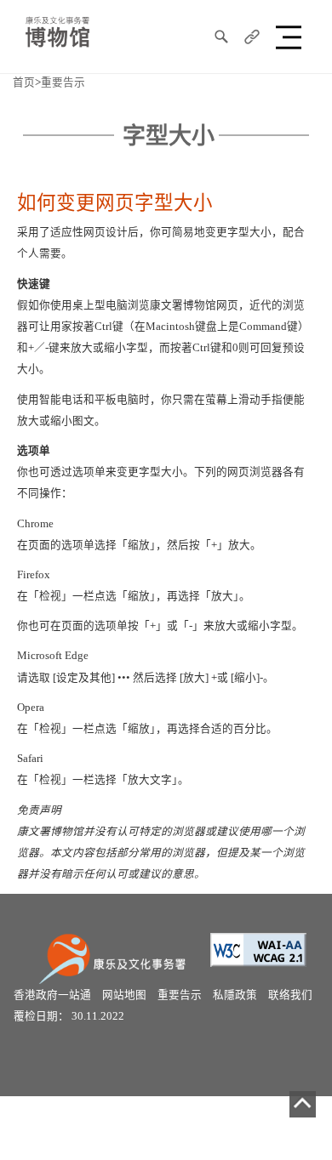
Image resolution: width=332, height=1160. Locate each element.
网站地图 (124, 995)
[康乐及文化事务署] (115, 957)
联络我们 (290, 995)
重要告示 (63, 82)
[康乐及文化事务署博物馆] (57, 31)
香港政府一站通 (52, 995)
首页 (24, 82)
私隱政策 (235, 995)
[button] (291, 36)
